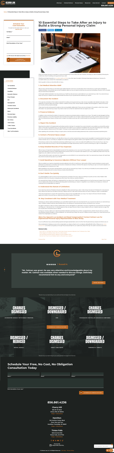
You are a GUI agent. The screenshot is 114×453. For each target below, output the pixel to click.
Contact (104, 3)
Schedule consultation (20, 60)
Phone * (74, 376)
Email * (8, 37)
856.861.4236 (107, 5)
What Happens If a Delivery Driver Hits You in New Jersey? (53, 232)
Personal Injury (79, 3)
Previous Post (42, 239)
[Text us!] (109, 450)
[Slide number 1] (5, 268)
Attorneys (59, 3)
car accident (58, 78)
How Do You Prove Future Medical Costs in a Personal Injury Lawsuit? (56, 236)
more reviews (99, 282)
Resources (88, 3)
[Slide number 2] (5, 269)
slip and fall (64, 78)
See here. (28, 55)
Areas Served (96, 3)
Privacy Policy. (70, 450)
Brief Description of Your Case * (15, 43)
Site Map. (63, 450)
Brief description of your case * (16, 389)
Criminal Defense (69, 3)
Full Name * (9, 31)
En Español (111, 3)
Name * (9, 376)
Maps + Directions (57, 413)
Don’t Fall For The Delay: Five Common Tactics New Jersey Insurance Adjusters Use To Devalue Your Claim (64, 231)
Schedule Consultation (57, 327)
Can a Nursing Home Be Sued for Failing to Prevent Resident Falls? (55, 234)
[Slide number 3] (5, 271)
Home (5, 12)
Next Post (104, 239)
